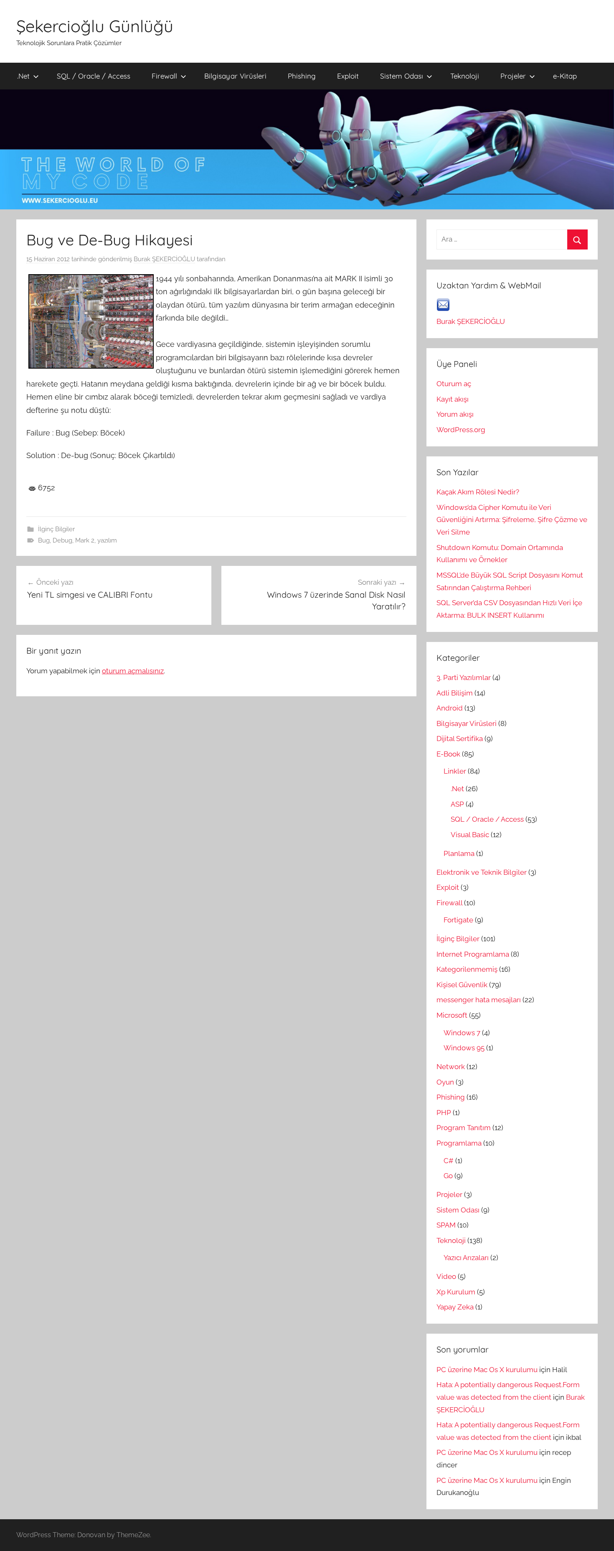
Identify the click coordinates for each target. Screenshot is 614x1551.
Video (446, 1276)
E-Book (448, 754)
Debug (62, 540)
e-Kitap (565, 75)
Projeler (513, 75)
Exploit (348, 75)
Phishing (302, 75)
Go (448, 1176)
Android (449, 708)
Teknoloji (464, 75)
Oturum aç (453, 383)
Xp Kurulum (455, 1292)
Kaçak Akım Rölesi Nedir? (477, 492)
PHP (443, 1112)
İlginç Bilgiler (56, 529)
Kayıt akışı (452, 399)
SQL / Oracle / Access (93, 75)
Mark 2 (84, 540)
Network (450, 1066)
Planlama (459, 853)
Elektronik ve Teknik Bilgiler (481, 872)
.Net (23, 75)
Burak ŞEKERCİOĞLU (164, 259)
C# (449, 1160)
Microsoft (451, 1015)
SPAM (446, 1225)
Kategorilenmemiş (466, 969)
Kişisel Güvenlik (461, 985)
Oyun (445, 1082)
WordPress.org (460, 429)
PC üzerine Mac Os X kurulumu (487, 1369)
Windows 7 (462, 1033)
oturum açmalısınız (133, 671)
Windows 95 (464, 1048)
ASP (457, 804)
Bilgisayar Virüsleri (235, 75)
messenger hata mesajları (478, 1000)
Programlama (459, 1143)
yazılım (107, 540)
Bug (44, 540)
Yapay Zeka (455, 1307)
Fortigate (458, 920)
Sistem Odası (401, 75)
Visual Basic (470, 834)
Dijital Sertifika (459, 738)
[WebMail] (443, 309)
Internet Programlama (472, 954)
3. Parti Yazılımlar (463, 677)
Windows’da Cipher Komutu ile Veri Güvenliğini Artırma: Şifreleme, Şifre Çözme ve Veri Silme (511, 520)
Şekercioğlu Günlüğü (94, 25)
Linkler (455, 771)
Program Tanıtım (463, 1127)
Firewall (164, 75)
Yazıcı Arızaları (466, 1257)
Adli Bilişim (454, 693)
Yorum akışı (455, 414)
